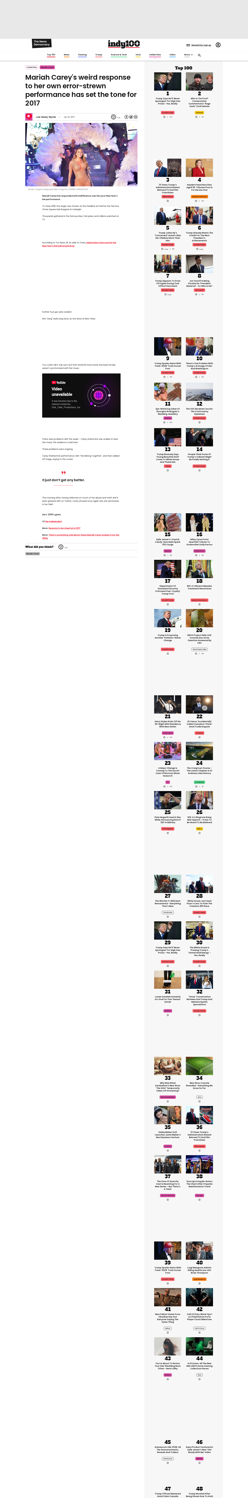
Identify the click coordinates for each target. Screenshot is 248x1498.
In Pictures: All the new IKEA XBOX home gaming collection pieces (199, 1366)
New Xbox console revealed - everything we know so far (199, 1085)
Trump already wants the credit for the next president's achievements (199, 237)
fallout (167, 1328)
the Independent (53, 521)
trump (167, 466)
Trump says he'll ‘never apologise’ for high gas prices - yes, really (167, 101)
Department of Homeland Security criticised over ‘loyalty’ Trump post (167, 590)
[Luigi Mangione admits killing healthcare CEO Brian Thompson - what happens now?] (199, 1250)
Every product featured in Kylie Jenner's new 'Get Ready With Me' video (199, 1450)
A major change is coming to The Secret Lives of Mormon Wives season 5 (168, 772)
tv (168, 782)
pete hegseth (167, 829)
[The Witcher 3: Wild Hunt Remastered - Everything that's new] (167, 883)
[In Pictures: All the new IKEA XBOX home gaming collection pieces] (199, 1346)
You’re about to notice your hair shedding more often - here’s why (168, 1366)
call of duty (199, 1328)
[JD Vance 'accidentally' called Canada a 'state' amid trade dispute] (199, 704)
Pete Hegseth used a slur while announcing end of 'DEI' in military (168, 820)
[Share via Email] (135, 117)
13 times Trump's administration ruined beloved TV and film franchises (168, 188)
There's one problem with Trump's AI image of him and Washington (199, 366)
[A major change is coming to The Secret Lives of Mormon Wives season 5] (167, 750)
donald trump (167, 245)
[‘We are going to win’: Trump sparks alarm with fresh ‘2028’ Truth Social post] (167, 346)
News (66, 54)
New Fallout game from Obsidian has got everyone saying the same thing (167, 1318)
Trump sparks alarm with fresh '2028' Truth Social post (167, 366)
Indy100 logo (124, 44)
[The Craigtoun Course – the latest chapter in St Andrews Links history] (199, 750)
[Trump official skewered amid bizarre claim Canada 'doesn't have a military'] (167, 1476)
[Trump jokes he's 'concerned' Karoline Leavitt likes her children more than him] (167, 215)
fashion (168, 418)
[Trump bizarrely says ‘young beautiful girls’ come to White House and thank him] (167, 436)
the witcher (167, 912)
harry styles (167, 733)
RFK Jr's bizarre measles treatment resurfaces (199, 587)
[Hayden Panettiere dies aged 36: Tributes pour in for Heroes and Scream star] (199, 167)
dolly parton (199, 551)
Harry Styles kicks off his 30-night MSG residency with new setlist (168, 724)
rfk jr (199, 829)
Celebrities (155, 54)
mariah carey (47, 67)
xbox (199, 1097)
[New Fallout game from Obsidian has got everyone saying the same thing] (167, 1296)
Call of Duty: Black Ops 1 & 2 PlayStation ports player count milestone (199, 1317)
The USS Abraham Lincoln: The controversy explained (199, 411)
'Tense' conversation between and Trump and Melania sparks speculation (199, 1000)
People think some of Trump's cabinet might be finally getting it (199, 457)
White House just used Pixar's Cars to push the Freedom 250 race (199, 903)
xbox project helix (199, 649)
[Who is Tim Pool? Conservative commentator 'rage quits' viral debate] (199, 81)
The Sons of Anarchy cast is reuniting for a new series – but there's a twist (167, 1185)
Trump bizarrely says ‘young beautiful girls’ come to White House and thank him (167, 458)
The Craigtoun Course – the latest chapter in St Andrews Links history (199, 771)
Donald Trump (167, 113)
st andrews (199, 782)
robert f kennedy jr (199, 600)
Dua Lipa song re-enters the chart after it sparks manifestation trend (199, 1184)
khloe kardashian (168, 1097)
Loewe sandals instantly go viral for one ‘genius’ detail (168, 999)
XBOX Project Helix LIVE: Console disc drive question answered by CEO (199, 639)
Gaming (82, 54)
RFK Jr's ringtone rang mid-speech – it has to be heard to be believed (199, 820)
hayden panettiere (199, 197)
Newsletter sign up (201, 45)
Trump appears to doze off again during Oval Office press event (167, 283)
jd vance (199, 733)
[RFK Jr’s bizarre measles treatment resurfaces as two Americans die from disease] (199, 568)
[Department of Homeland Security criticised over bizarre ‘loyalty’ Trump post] (167, 568)
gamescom (167, 1459)
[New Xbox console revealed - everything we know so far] (199, 1065)
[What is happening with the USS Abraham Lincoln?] (199, 391)
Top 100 (51, 54)
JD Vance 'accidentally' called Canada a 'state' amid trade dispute (199, 724)
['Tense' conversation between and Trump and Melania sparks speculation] (199, 979)
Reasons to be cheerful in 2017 (64, 528)
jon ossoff (199, 290)
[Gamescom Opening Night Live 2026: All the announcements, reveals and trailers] (167, 1429)
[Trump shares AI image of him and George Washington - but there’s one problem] (199, 346)
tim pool (199, 113)
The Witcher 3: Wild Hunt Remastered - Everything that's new (168, 903)
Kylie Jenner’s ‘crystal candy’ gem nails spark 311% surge (167, 542)
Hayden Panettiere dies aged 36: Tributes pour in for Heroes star (199, 187)
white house (168, 197)
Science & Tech (119, 54)
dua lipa (199, 1195)
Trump (98, 54)
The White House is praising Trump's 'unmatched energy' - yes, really (199, 951)
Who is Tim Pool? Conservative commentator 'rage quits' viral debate (199, 102)
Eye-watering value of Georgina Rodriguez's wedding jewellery (168, 411)
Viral (138, 54)
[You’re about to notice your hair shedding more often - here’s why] (167, 1346)
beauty (167, 551)
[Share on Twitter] (131, 117)
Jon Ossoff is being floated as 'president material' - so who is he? (199, 283)
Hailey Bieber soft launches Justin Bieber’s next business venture (168, 1135)
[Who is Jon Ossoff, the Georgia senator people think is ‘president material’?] (199, 263)
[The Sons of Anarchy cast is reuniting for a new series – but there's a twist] (167, 1164)
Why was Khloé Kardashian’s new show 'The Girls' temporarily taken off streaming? (167, 1087)
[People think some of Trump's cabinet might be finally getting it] (199, 436)
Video (172, 54)
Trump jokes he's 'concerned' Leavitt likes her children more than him (168, 237)
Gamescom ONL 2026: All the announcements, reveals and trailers (168, 1450)
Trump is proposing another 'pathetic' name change (168, 638)
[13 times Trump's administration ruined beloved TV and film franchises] (167, 167)
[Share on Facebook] (126, 117)
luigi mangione (199, 1279)
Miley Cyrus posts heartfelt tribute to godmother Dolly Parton (199, 542)
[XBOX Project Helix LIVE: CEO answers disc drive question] (199, 617)
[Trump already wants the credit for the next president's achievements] (199, 215)
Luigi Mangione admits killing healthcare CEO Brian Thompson (199, 1270)
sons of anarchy (167, 1195)
